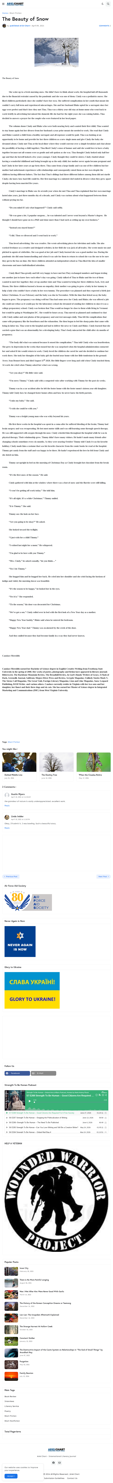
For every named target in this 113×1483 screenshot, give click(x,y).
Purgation (24, 1361)
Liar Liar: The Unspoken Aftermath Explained (39, 1315)
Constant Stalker (27, 1338)
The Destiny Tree (49, 775)
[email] (59, 1462)
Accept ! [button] (11, 1476)
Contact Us (72, 1478)
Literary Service (12, 1406)
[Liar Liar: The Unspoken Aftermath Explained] (11, 1318)
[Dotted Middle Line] (19, 762)
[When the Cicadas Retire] (94, 762)
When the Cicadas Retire (90, 775)
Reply (7, 805)
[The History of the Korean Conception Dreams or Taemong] (11, 1306)
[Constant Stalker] (11, 1341)
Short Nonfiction (12, 1421)
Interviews (9, 1401)
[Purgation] (11, 1364)
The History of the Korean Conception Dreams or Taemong (45, 1303)
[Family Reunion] (11, 1376)
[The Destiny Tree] (56, 762)
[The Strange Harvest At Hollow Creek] (11, 1329)
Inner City (24, 1268)
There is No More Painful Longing (34, 1280)
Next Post (103, 876)
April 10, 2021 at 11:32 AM (21, 797)
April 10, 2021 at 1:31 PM (20, 819)
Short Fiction (15, 13)
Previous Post (11, 876)
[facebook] (53, 1462)
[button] (3, 4)
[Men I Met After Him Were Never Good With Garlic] (11, 1294)
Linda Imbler (17, 816)
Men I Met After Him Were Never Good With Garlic (42, 1291)
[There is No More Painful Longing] (11, 1283)
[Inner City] (11, 1271)
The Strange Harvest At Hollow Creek (36, 1326)
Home (5, 13)
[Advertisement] (56, 718)
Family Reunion (26, 1373)
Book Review (10, 1396)
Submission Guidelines (54, 1478)
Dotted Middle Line (13, 775)
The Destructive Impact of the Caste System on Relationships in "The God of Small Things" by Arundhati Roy (61, 1351)
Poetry (8, 1411)
